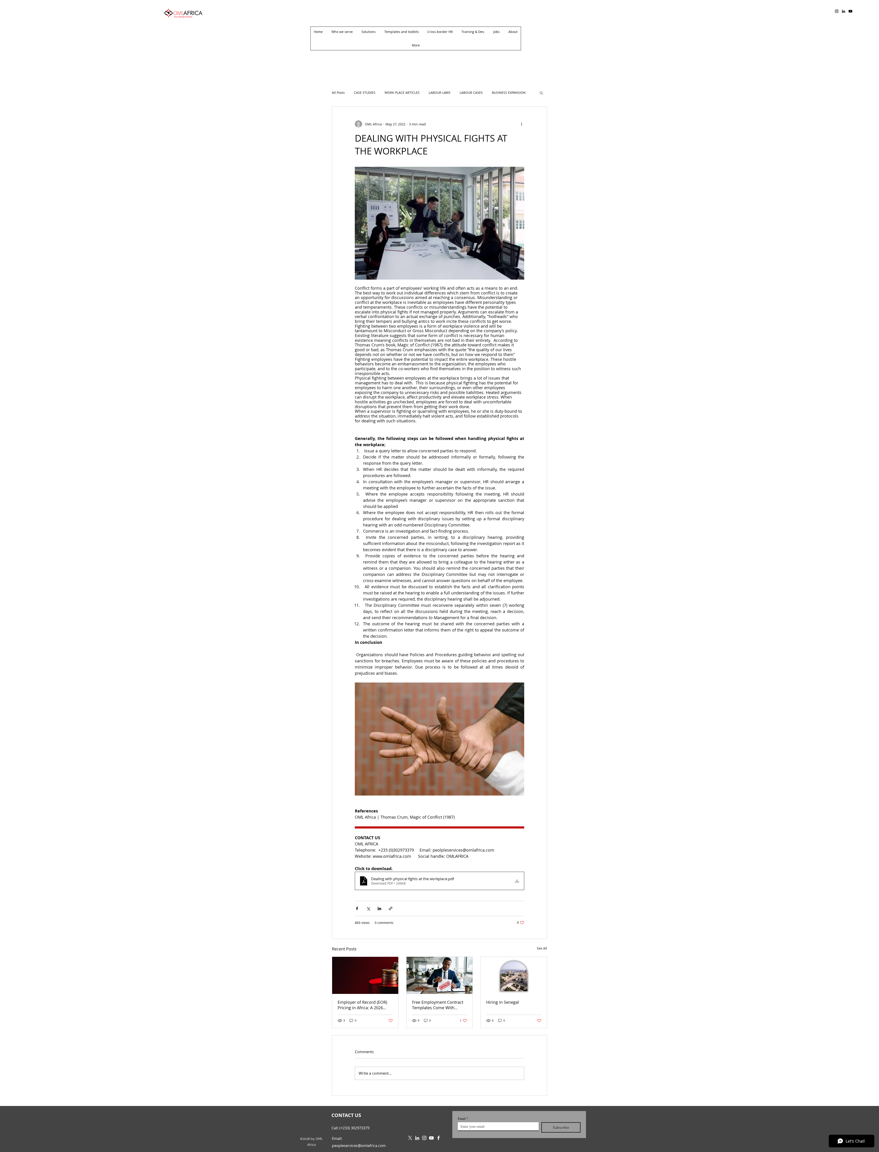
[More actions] (521, 124)
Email (463, 1118)
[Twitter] (410, 1138)
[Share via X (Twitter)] (368, 908)
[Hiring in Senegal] (514, 975)
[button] (416, 45)
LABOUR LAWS (439, 92)
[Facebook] (438, 1138)
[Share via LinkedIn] (379, 908)
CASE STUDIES (364, 92)
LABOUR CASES (471, 92)
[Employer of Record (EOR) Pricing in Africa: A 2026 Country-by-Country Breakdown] (365, 975)
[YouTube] (850, 11)
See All (542, 948)
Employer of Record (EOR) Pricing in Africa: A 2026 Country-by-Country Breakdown (362, 1004)
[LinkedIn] (843, 11)
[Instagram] (836, 11)
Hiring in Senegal (502, 1002)
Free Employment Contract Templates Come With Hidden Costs (437, 1004)
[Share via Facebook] (357, 908)
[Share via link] (390, 908)
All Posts (338, 92)
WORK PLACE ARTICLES (402, 92)
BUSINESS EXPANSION (509, 92)
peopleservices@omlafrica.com (359, 1145)
